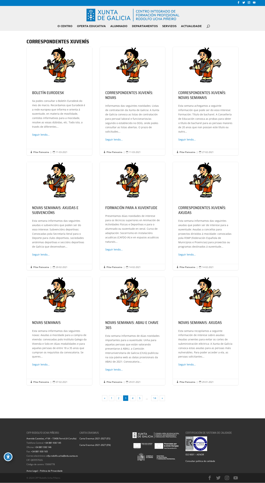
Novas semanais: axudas (205, 331)
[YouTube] (254, 3)
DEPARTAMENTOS (145, 26)
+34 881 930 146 (43, 447)
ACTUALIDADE (191, 26)
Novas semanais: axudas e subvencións (59, 216)
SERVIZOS (169, 26)
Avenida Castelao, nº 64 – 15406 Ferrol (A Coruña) (51, 438)
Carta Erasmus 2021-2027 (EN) (95, 445)
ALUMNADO (118, 26)
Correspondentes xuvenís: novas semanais (205, 101)
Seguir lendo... (41, 134)
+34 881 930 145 (52, 442)
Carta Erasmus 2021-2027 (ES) (95, 438)
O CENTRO (65, 26)
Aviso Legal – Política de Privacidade (44, 470)
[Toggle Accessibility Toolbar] (8, 456)
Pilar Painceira (41, 152)
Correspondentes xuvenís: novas (132, 101)
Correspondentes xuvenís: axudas (205, 216)
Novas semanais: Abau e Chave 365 (132, 331)
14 (154, 398)
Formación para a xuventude (132, 216)
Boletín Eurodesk (59, 101)
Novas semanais (59, 331)
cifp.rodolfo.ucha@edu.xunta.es (62, 455)
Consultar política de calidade (200, 461)
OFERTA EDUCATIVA (91, 26)
